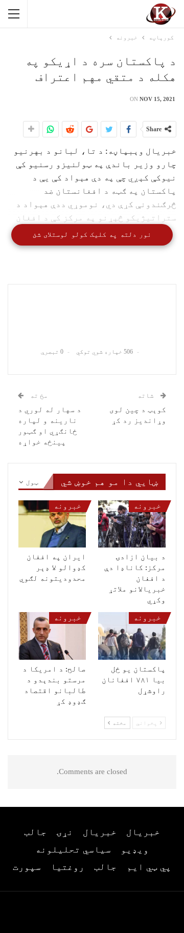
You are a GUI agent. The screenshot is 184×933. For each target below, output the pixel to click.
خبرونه (147, 506)
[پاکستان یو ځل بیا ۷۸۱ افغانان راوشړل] (132, 635)
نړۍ (64, 832)
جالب (35, 832)
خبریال (143, 832)
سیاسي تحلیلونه (73, 849)
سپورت (27, 867)
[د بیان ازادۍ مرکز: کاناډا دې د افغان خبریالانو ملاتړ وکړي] (132, 523)
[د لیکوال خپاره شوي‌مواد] (92, 315)
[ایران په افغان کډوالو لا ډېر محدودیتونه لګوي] (52, 523)
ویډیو (135, 849)
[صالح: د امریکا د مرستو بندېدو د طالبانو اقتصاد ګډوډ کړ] (52, 635)
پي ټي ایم (149, 867)
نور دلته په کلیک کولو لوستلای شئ (92, 234)
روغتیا (67, 867)
